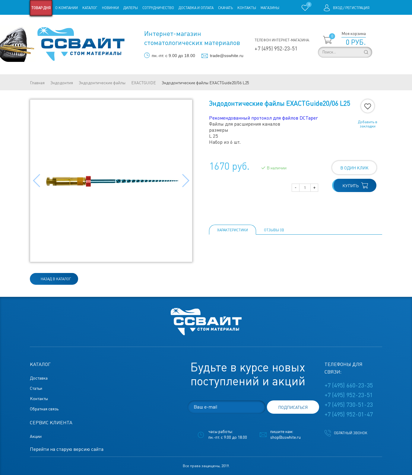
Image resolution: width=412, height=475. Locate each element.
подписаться (293, 407)
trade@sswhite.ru (226, 55)
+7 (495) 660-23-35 (349, 385)
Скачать (225, 8)
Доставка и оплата (196, 8)
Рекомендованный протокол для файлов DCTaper (263, 118)
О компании (66, 8)
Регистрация (357, 8)
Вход (337, 8)
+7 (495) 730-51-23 (349, 404)
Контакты (246, 8)
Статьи (79, 23)
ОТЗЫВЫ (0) (274, 230)
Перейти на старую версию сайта (66, 449)
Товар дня (41, 8)
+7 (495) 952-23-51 (276, 48)
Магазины (270, 8)
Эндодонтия (61, 82)
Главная (37, 82)
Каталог (89, 8)
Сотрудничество (158, 8)
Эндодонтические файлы (102, 82)
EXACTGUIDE (143, 82)
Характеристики (232, 230)
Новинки (110, 8)
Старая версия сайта (49, 23)
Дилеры (130, 8)
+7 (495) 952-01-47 (349, 414)
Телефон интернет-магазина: (282, 40)
